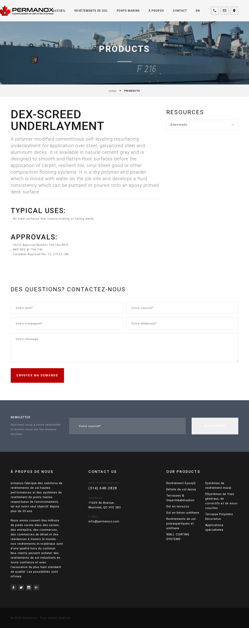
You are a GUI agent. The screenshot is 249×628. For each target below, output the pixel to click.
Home (113, 91)
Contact (180, 10)
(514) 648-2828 (103, 488)
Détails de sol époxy (181, 489)
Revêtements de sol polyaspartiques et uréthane (181, 523)
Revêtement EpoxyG (181, 483)
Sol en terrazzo (177, 506)
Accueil (59, 10)
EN (198, 10)
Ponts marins (128, 10)
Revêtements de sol (91, 10)
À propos (156, 10)
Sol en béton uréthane (182, 512)
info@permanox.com (104, 521)
